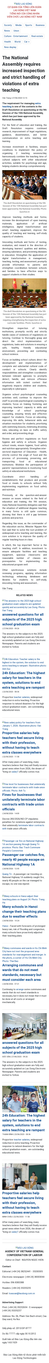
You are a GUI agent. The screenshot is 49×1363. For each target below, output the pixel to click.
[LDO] (24, 605)
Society (8, 25)
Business (40, 25)
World (17, 41)
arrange (20, 989)
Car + (27, 41)
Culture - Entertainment (16, 36)
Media (18, 25)
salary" (15, 771)
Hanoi (5, 926)
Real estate (37, 36)
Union (16, 30)
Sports (28, 25)
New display (10, 47)
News (7, 30)
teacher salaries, (22, 697)
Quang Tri (7, 874)
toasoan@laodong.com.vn (22, 1293)
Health (7, 41)
